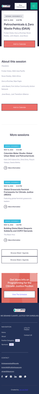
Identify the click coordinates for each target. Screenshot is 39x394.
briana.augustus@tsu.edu (10, 363)
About (4, 336)
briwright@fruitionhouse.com (12, 367)
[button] (33, 6)
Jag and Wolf (23, 390)
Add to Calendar (19, 44)
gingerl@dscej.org (8, 371)
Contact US (28, 335)
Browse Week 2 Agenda (19, 260)
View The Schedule (19, 294)
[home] (8, 6)
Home (4, 332)
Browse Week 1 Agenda (19, 253)
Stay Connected (20, 6)
